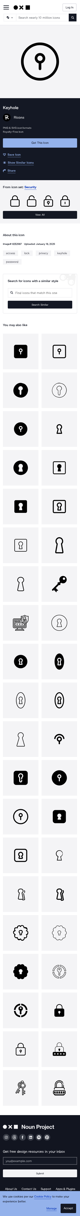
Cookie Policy (42, 1196)
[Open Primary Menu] (6, 8)
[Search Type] (9, 17)
